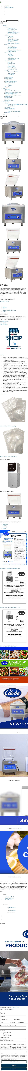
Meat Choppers (11, 46)
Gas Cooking (8, 52)
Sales (4, 76)
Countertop (10, 36)
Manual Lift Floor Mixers (13, 39)
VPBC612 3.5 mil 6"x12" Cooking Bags (8, 456)
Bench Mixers (11, 37)
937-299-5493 (12, 910)
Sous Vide (10, 62)
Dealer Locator (8, 78)
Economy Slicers (11, 31)
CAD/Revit (7, 99)
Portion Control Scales (13, 71)
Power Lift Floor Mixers (13, 40)
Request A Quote (9, 77)
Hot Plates (10, 56)
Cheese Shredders (12, 51)
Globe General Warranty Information (13, 95)
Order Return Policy (9, 100)
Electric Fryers (11, 65)
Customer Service (9, 80)
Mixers (6, 35)
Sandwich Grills (11, 63)
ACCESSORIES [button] (3, 394)
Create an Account (9, 7)
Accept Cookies (14, 1069)
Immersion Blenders (12, 47)
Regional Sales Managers (11, 81)
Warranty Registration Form (11, 93)
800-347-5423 (12, 907)
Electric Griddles (11, 66)
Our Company (6, 101)
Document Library (9, 96)
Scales (6, 70)
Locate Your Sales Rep (10, 82)
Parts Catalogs (8, 97)
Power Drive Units (12, 48)
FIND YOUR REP (3, 324)
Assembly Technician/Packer (14, 111)
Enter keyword (3, 21)
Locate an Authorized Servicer (11, 90)
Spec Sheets (5, 524)
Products (5, 25)
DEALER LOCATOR (4, 321)
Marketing (5, 527)
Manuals (4, 525)
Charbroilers (10, 55)
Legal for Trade (11, 73)
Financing (7, 86)
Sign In (6, 6)
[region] (14, 1060)
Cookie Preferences (14, 1062)
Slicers (6, 27)
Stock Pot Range (11, 59)
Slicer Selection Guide (13, 33)
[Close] (26, 1051)
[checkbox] (13, 1034)
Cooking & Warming (12, 69)
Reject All (14, 1065)
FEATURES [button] (2, 354)
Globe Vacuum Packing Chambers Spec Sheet (10, 568)
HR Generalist (11, 110)
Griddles (10, 54)
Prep (6, 44)
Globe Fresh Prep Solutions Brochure (8, 685)
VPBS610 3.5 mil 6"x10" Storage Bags (8, 426)
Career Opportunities (9, 108)
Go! (1, 23)
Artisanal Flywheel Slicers (13, 32)
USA (9, 84)
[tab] (14, 355)
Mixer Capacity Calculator (13, 43)
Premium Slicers (11, 28)
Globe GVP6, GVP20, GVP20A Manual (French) (10, 607)
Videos (4, 528)
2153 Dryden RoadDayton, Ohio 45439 (9, 897)
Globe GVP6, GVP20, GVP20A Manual (8, 646)
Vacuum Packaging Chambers (14, 50)
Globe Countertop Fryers (13, 58)
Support (4, 88)
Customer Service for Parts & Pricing (13, 92)
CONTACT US (8, 899)
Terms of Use (15, 1007)
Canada (10, 85)
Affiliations (7, 107)
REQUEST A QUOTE (4, 301)
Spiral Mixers (11, 42)
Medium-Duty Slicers (12, 29)
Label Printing (11, 74)
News (6, 103)
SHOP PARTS (3, 323)
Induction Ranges (12, 67)
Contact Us (7, 89)
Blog (4, 114)
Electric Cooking (8, 61)
